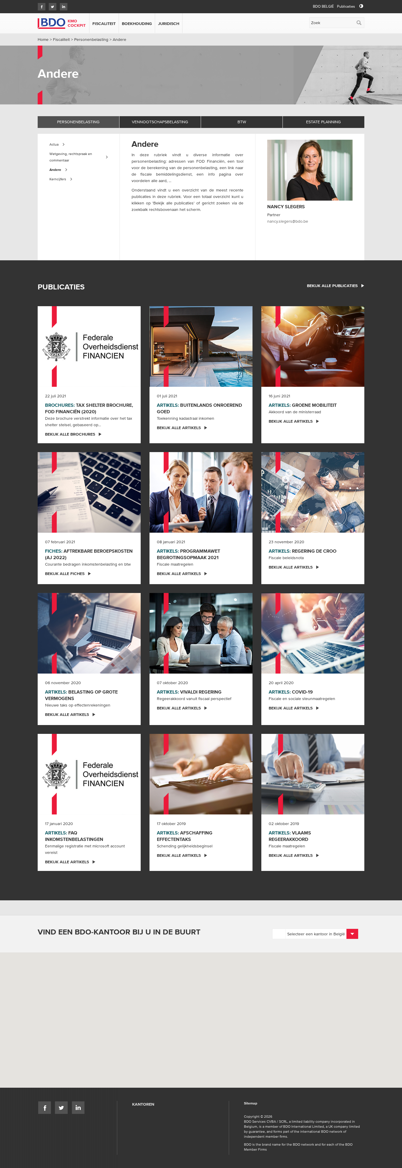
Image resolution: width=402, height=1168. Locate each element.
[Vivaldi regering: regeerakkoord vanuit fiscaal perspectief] (201, 633)
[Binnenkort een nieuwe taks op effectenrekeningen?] (89, 633)
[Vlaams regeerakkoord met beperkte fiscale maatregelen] (312, 774)
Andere (55, 169)
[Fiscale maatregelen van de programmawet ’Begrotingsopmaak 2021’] (201, 492)
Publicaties (346, 6)
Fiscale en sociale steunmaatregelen (302, 699)
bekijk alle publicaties (332, 286)
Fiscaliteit (104, 23)
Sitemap (250, 1103)
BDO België (323, 6)
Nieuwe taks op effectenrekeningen (77, 705)
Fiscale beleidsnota (286, 558)
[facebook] (40, 5)
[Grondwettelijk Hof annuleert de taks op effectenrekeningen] (201, 774)
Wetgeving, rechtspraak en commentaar (70, 157)
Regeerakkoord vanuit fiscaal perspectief (194, 699)
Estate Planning (323, 122)
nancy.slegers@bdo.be (287, 221)
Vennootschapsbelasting (160, 122)
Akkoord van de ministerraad (295, 412)
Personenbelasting (91, 39)
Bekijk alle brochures (70, 434)
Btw (241, 122)
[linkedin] (62, 5)
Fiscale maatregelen (175, 564)
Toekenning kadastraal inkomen (185, 418)
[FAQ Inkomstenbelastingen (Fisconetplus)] (89, 774)
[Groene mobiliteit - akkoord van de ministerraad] (312, 346)
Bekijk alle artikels (179, 428)
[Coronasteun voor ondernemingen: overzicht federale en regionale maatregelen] (312, 633)
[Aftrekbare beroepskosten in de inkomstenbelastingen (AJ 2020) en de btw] (89, 492)
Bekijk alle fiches (64, 573)
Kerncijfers (57, 178)
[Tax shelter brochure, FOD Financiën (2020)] (89, 346)
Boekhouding (137, 23)
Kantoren (143, 1104)
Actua (54, 144)
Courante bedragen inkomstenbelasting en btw (88, 564)
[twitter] (51, 5)
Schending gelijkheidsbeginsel (184, 846)
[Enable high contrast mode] (361, 6)
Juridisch (168, 23)
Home (43, 39)
